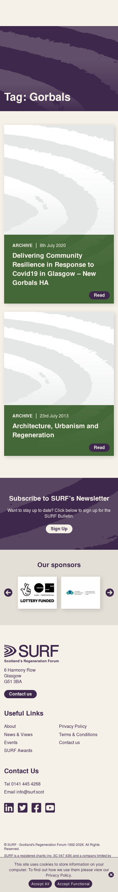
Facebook (36, 807)
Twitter (22, 807)
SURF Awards (18, 750)
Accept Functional (73, 884)
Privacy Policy (73, 726)
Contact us (20, 694)
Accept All (40, 884)
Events (11, 742)
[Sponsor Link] (37, 593)
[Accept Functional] (111, 874)
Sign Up (59, 529)
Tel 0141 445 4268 (22, 784)
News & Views (18, 734)
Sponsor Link (37, 593)
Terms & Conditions (78, 734)
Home (31, 653)
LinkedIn (9, 807)
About (10, 726)
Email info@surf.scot (24, 792)
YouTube (50, 807)
